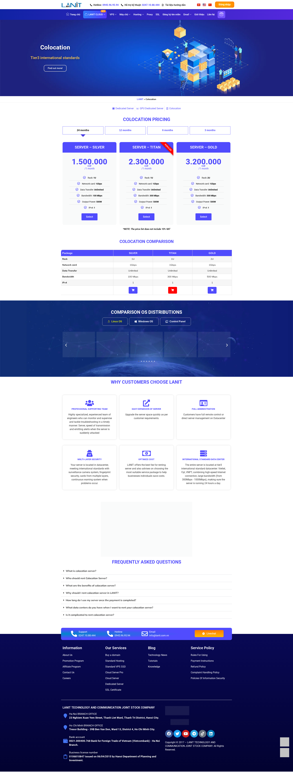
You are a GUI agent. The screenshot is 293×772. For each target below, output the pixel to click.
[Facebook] (169, 734)
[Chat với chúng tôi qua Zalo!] (284, 745)
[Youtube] (186, 734)
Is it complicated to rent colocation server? (90, 614)
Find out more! (55, 68)
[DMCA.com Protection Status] (179, 724)
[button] (66, 345)
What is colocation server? (81, 570)
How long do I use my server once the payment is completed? (101, 600)
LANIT (140, 99)
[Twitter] (177, 734)
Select (89, 216)
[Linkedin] (211, 734)
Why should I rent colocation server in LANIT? (92, 592)
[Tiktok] (202, 734)
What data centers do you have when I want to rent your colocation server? (109, 607)
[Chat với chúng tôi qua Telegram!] (284, 756)
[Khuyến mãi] (221, 16)
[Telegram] (194, 734)
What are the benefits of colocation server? (91, 585)
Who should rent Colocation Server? (86, 578)
